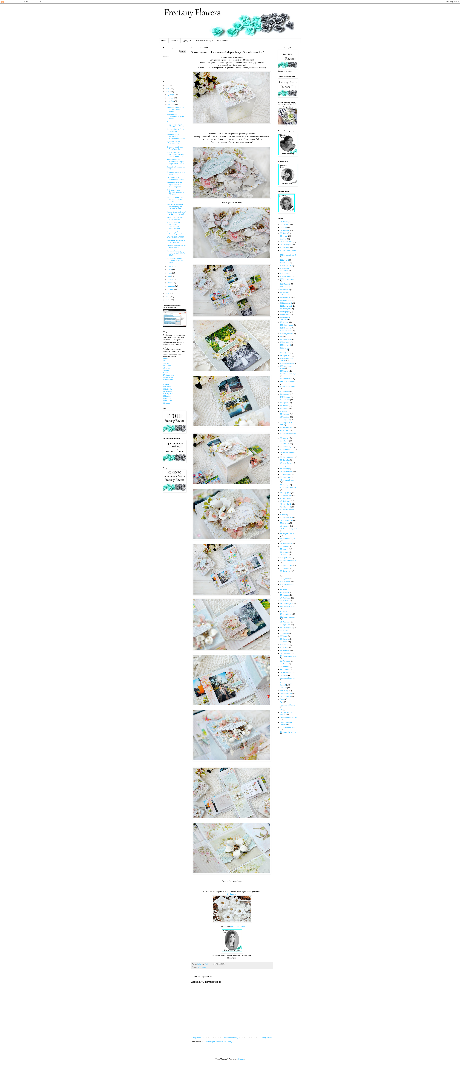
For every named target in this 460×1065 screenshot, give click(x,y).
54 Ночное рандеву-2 (288, 529)
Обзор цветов (285, 696)
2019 (168, 92)
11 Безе (166, 384)
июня (170, 273)
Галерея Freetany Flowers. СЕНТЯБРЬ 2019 (176, 253)
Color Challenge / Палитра (286, 723)
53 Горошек (284, 526)
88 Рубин (283, 642)
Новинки (283, 688)
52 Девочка (284, 523)
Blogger (241, 1059)
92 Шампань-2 (285, 653)
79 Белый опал (286, 614)
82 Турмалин (285, 625)
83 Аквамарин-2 (286, 627)
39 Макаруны (285, 477)
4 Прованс (167, 366)
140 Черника (285, 397)
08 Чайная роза (286, 242)
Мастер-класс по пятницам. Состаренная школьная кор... (174, 225)
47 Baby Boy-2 (285, 504)
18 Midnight (167, 401)
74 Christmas (285, 598)
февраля (171, 286)
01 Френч (284, 222)
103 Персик (284, 263)
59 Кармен (284, 549)
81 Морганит (285, 622)
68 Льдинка (284, 579)
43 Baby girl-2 (285, 493)
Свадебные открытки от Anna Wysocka (176, 218)
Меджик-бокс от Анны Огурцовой (175, 130)
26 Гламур (284, 438)
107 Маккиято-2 (286, 276)
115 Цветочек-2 (286, 306)
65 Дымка (284, 568)
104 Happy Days (286, 266)
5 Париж (166, 368)
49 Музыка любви (287, 510)
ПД (281, 702)
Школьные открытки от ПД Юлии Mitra (176, 241)
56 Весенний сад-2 (287, 538)
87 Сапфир (284, 639)
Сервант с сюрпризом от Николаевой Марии (175, 109)
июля (170, 270)
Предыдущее (267, 1038)
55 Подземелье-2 (287, 534)
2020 (168, 88)
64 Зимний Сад (286, 565)
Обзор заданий (286, 693)
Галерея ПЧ (222, 41)
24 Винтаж (284, 430)
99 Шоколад (285, 669)
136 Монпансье (286, 379)
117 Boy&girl (285, 312)
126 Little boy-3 (286, 339)
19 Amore (166, 403)
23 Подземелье (286, 427)
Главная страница (231, 1038)
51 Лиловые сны (286, 520)
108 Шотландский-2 (288, 279)
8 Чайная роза (168, 375)
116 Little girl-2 (285, 309)
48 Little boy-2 (285, 507)
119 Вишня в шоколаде (285, 318)
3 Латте (166, 363)
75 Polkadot (284, 601)
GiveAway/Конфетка (288, 732)
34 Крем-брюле (286, 463)
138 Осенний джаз (287, 386)
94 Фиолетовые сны (288, 656)
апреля (171, 279)
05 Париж (284, 233)
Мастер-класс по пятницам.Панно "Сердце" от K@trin (175, 124)
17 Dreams (167, 398)
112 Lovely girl (285, 297)
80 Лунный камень (287, 617)
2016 (168, 300)
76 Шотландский (286, 603)
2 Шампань (167, 361)
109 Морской (285, 284)
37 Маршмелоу (286, 471)
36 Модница (285, 468)
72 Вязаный (284, 592)
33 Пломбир (285, 460)
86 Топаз (283, 636)
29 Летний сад (285, 447)
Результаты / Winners (288, 705)
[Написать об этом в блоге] (217, 964)
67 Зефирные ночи (287, 574)
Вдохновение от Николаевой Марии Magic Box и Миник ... (176, 162)
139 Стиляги (285, 391)
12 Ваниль (167, 387)
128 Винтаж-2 (285, 345)
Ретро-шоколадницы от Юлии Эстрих (176, 173)
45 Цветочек (285, 498)
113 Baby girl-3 (285, 300)
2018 (168, 293)
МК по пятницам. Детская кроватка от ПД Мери (176, 192)
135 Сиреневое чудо (288, 374)
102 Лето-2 (284, 260)
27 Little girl (284, 441)
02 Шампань (285, 225)
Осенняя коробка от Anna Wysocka (175, 148)
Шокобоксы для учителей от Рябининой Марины (176, 136)
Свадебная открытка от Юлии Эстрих (176, 247)
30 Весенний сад (286, 449)
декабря (171, 95)
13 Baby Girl (167, 389)
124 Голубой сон (286, 334)
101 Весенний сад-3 (288, 255)
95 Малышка (285, 661)
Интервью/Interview (287, 678)
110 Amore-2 (285, 290)
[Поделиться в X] (219, 964)
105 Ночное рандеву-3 (284, 269)
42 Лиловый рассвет (288, 488)
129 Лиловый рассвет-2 (285, 349)
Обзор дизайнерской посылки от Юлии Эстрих (175, 199)
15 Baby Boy (167, 394)
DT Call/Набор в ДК (287, 727)
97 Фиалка (284, 664)
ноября (171, 98)
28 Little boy (284, 444)
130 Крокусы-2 (285, 356)
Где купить (187, 41)
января (171, 289)
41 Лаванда (284, 485)
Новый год (284, 691)
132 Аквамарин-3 (287, 363)
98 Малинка (284, 667)
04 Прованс (284, 230)
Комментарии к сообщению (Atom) (218, 1042)
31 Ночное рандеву (287, 452)
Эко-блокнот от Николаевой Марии (175, 178)
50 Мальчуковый (286, 517)
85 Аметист (284, 633)
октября (171, 101)
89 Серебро (284, 645)
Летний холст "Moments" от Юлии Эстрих (175, 117)
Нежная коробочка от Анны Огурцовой (175, 233)
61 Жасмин (231, 894)
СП (281, 710)
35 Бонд (283, 466)
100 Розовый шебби (288, 250)
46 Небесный (285, 501)
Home (164, 41)
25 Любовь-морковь (288, 433)
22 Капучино (285, 420)
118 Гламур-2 (285, 314)
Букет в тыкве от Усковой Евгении (174, 143)
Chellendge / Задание (288, 717)
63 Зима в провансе (288, 560)
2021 (168, 85)
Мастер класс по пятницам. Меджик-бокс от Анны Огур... (176, 154)
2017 (168, 297)
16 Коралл (167, 396)
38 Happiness (285, 474)
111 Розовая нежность (285, 294)
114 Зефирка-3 (286, 303)
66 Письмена (285, 571)
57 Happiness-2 (286, 543)
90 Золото (284, 647)
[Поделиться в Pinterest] (223, 964)
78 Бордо (283, 611)
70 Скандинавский (287, 584)
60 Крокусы (284, 552)
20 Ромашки (285, 414)
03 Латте (283, 227)
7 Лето (165, 373)
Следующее (196, 1038)
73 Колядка (284, 595)
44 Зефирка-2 (285, 495)
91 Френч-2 (284, 650)
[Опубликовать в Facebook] (221, 964)
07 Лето (283, 239)
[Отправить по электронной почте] (214, 964)
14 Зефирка (167, 391)
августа (171, 266)
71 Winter (283, 589)
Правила (174, 41)
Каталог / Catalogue (204, 41)
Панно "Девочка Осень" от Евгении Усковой (176, 213)
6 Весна (166, 370)
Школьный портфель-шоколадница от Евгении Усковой (175, 207)
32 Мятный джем (286, 457)
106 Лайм (284, 273)
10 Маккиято (168, 380)
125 (281, 336)
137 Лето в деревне (288, 382)
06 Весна (283, 236)
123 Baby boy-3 (286, 331)
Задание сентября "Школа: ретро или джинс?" (175, 260)
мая (169, 276)
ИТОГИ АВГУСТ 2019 (175, 237)
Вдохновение (285, 672)
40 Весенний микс (287, 480)
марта (170, 283)
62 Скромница (285, 558)
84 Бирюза (284, 630)
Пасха (282, 699)
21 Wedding (284, 417)
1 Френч (166, 359)
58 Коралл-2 (285, 546)
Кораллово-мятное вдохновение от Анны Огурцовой (174, 185)
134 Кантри (284, 371)
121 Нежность (285, 328)
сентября (171, 104)
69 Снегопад (285, 582)
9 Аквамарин (168, 377)
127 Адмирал (285, 342)
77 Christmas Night (287, 606)
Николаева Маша (237, 927)
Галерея (283, 675)
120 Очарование (286, 325)
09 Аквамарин (285, 244)
